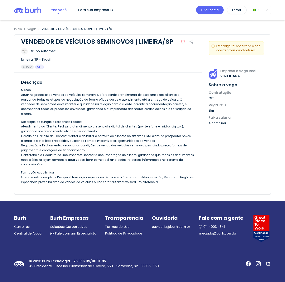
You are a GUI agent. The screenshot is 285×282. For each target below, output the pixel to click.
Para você (58, 9)
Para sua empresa (93, 9)
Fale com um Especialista (75, 233)
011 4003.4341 (214, 226)
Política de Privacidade (123, 233)
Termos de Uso (117, 226)
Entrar (236, 10)
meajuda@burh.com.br (218, 233)
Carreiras (22, 226)
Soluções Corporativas (68, 226)
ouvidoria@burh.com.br (171, 226)
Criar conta (210, 10)
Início (18, 29)
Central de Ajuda (28, 233)
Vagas (31, 29)
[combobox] (260, 10)
